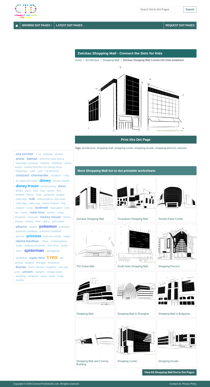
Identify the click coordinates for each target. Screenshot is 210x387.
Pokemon (48, 226)
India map (34, 203)
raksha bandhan (27, 241)
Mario (24, 212)
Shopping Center (127, 361)
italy (63, 203)
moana (29, 221)
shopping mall (105, 148)
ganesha (49, 194)
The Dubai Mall (85, 266)
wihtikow (33, 276)
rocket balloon (59, 241)
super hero (37, 258)
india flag (21, 203)
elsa (35, 190)
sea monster (25, 154)
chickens (56, 175)
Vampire (39, 272)
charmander (40, 175)
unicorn (27, 271)
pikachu (21, 226)
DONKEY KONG (48, 186)
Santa (19, 245)
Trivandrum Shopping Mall (132, 219)
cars (40, 171)
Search (190, 9)
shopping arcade (144, 148)
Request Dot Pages (180, 25)
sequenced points (34, 245)
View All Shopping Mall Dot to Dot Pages (169, 372)
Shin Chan (53, 245)
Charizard (22, 175)
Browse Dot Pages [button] (36, 25)
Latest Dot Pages (69, 25)
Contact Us (175, 383)
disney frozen (27, 186)
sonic (19, 251)
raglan (67, 236)
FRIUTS (39, 194)
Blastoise (57, 163)
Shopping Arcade (168, 361)
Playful (33, 226)
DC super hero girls (26, 180)
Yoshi (52, 276)
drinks (19, 190)
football (20, 194)
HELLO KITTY (21, 199)
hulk (32, 199)
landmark (41, 207)
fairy (42, 190)
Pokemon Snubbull (50, 231)
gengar (60, 194)
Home (78, 60)
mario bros (37, 212)
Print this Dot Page (135, 139)
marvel (51, 212)
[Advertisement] (105, 38)
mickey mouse (50, 217)
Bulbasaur (21, 171)
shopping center (124, 148)
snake (64, 245)
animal (59, 154)
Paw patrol (58, 221)
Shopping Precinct (169, 266)
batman (32, 158)
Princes (20, 236)
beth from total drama (52, 158)
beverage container (27, 163)
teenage (41, 262)
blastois (45, 163)
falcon (50, 190)
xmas (44, 276)
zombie (20, 280)
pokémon (64, 226)
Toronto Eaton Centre (170, 219)
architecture (88, 148)
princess (34, 236)
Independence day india (51, 199)
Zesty (61, 276)
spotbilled (21, 258)
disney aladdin (61, 180)
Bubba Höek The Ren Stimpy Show (43, 167)
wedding (21, 276)
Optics (46, 221)
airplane (48, 154)
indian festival (50, 203)
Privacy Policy (189, 383)
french (30, 194)
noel (38, 221)
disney (45, 180)
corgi (66, 175)
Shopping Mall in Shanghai (133, 313)
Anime (20, 158)
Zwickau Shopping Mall (90, 219)
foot (59, 190)
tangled (29, 262)
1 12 (38, 154)
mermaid (33, 217)
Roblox (44, 241)
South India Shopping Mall (132, 266)
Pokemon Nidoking (26, 231)
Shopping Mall (111, 60)
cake (32, 171)
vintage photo (55, 272)
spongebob (53, 251)
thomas (21, 267)
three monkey (36, 267)
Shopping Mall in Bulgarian (174, 313)
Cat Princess (52, 171)
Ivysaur (20, 207)
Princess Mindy (52, 236)
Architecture (92, 60)
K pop (29, 207)
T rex (52, 257)
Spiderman (34, 250)
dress (62, 186)
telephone (54, 262)
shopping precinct (165, 148)
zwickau (182, 148)
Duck (28, 190)
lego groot (56, 207)
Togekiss (51, 267)
